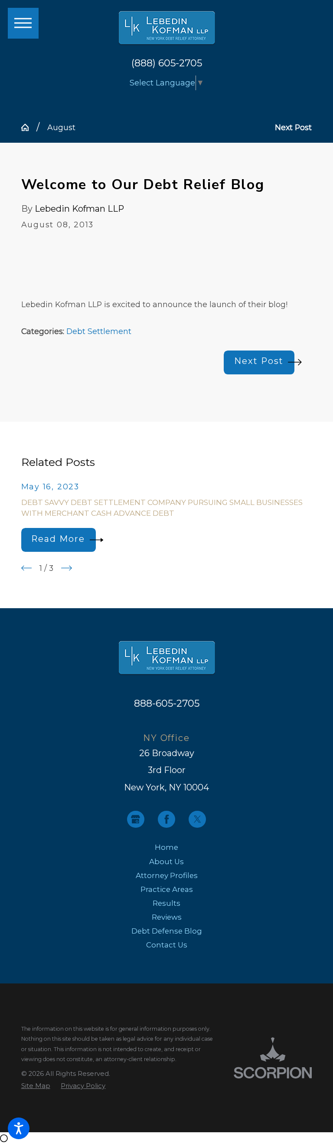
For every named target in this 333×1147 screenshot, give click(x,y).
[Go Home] (29, 127)
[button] (18, 1128)
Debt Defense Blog (166, 931)
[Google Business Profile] (135, 819)
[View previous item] (26, 568)
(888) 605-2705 (166, 63)
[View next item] (66, 568)
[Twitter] (197, 819)
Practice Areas (166, 889)
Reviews (167, 917)
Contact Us (166, 945)
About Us (166, 861)
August (61, 127)
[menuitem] (166, 847)
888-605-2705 (166, 703)
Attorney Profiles (167, 875)
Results (166, 903)
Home (166, 847)
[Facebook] (166, 819)
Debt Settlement (98, 331)
